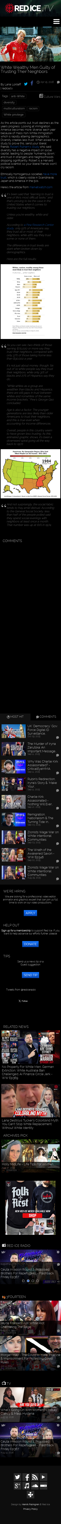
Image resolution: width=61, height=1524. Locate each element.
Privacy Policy (30, 1509)
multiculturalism (14, 108)
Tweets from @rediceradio (21, 989)
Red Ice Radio (18, 1246)
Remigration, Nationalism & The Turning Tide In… (40, 818)
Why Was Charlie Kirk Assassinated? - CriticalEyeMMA (43, 765)
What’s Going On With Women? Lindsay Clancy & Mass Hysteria (29, 1411)
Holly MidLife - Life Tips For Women (27, 1164)
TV (8, 1383)
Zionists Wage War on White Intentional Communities (43, 835)
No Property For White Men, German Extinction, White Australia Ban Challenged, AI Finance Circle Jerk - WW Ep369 (28, 1072)
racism (33, 108)
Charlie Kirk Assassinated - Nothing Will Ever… (40, 800)
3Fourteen (16, 1297)
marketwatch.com (40, 187)
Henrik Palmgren (30, 1504)
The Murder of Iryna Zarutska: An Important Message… (42, 747)
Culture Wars (52, 96)
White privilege (14, 114)
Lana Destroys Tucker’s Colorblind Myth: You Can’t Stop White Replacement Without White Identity (30, 1124)
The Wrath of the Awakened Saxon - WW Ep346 (41, 853)
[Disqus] (30, 584)
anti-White (18, 96)
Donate (30, 944)
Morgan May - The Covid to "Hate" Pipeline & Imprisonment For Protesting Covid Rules (30, 1358)
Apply (30, 913)
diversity (9, 102)
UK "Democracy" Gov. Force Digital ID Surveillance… (43, 729)
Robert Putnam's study (24, 146)
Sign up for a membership (16, 930)
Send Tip (30, 975)
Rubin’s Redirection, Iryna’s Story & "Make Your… (42, 782)
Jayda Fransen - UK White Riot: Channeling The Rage (23, 1325)
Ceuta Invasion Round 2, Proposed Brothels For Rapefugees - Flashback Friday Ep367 (27, 1273)
